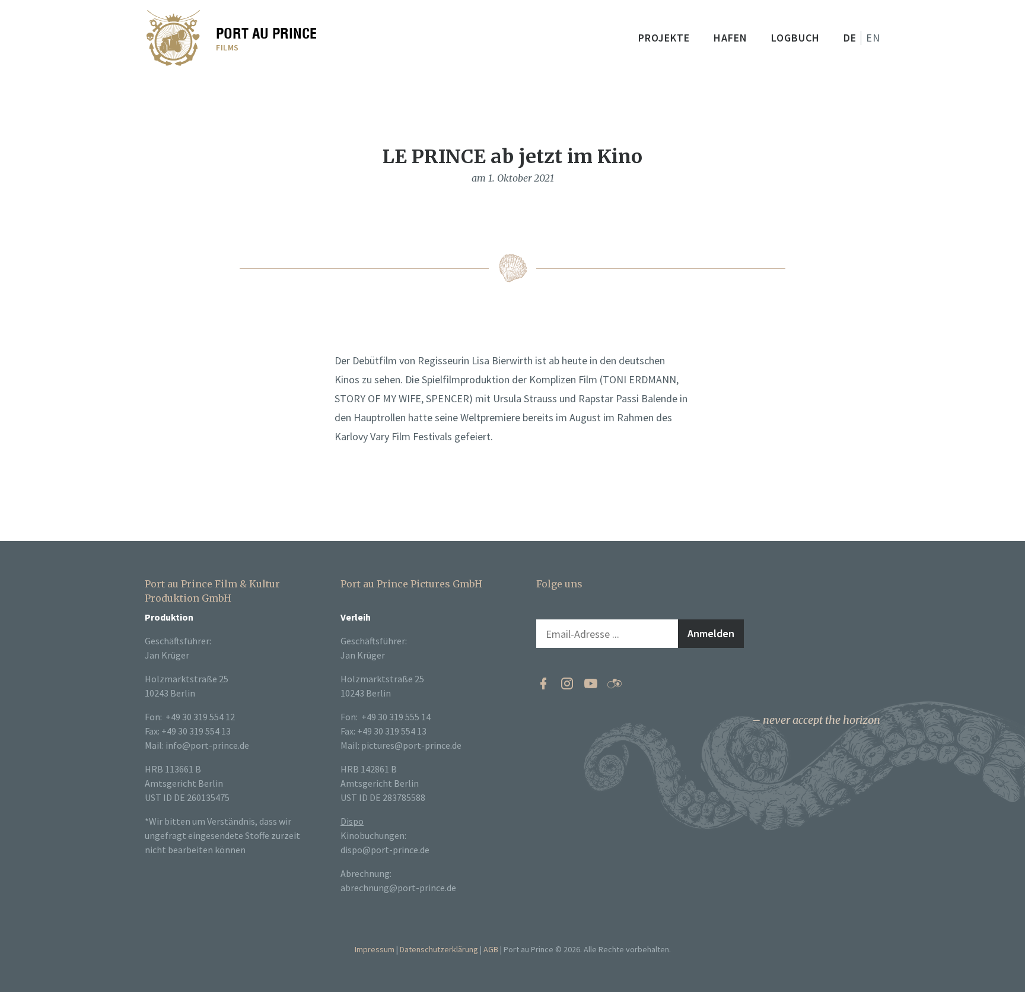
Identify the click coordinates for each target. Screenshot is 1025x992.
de (850, 37)
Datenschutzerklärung (439, 949)
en (873, 37)
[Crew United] (614, 683)
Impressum (374, 949)
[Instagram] (567, 683)
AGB (490, 949)
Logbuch (795, 37)
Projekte (664, 37)
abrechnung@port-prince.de (398, 888)
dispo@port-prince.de (384, 850)
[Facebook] (543, 683)
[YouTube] (591, 683)
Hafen (730, 37)
